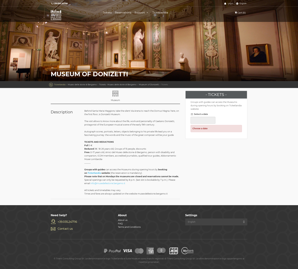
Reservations (123, 12)
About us (122, 220)
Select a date (200, 114)
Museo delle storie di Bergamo (82, 84)
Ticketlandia (160, 12)
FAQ (120, 223)
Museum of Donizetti (149, 84)
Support (140, 12)
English (243, 3)
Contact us (65, 228)
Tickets (107, 12)
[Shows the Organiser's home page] (73, 14)
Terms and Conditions (129, 227)
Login (230, 3)
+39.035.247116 (67, 221)
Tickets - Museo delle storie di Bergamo (117, 84)
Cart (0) (241, 12)
